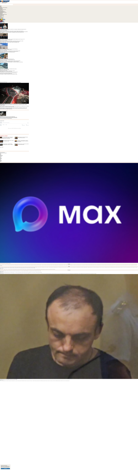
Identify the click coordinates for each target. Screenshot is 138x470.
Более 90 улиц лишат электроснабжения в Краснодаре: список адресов (47, 273)
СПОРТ (1, 16)
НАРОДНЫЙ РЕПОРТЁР (2, 11)
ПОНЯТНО (5, 468)
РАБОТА (4, 19)
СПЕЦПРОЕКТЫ (2, 15)
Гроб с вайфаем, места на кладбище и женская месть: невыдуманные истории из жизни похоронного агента (12, 32)
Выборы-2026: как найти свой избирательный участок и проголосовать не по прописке (88, 273)
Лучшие (3, 124)
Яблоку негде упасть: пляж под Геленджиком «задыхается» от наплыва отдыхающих (9, 61)
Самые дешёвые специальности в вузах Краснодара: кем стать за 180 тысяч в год (9, 51)
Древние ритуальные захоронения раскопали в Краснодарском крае (34, 273)
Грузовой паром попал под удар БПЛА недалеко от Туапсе (75, 273)
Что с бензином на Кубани (3, 62)
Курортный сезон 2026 (2, 52)
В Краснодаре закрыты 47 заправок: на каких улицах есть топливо (7, 70)
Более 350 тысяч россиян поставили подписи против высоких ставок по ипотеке (62, 273)
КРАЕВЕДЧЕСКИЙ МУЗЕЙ (3, 9)
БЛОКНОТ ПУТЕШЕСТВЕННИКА (3, 7)
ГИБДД (11, 118)
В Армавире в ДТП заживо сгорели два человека (5, 116)
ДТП (9, 118)
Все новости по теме (2, 30)
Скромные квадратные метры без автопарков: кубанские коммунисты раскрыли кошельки (10, 41)
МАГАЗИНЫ (3, 22)
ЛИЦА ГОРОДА (1, 10)
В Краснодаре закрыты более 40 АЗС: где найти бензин (6, 71)
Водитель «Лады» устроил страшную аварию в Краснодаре (6, 117)
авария (8, 118)
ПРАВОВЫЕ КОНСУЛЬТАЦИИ (3, 14)
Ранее (6, 124)
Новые (1, 124)
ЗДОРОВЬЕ (1, 8)
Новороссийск (6, 118)
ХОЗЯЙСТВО (1, 17)
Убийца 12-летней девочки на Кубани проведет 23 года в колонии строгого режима (8, 379)
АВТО (0, 6)
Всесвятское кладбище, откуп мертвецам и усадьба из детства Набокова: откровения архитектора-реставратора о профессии (14, 31)
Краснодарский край (2, 118)
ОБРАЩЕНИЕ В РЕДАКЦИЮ (3, 12)
